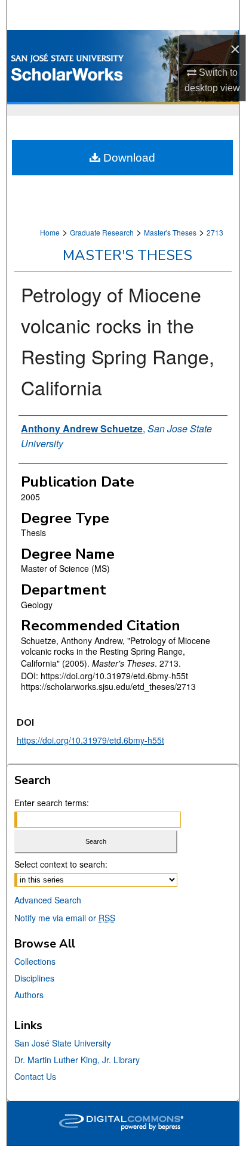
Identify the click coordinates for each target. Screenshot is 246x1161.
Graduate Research (102, 232)
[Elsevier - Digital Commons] (123, 1123)
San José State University (62, 1043)
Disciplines (34, 978)
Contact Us (35, 1076)
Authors (29, 995)
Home (50, 232)
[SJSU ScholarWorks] (122, 67)
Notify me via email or (64, 918)
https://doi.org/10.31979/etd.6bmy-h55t (90, 740)
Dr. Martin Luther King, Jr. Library (77, 1060)
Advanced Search (47, 900)
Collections (35, 961)
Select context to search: (60, 864)
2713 (215, 232)
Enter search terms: (51, 803)
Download (127, 157)
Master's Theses (170, 232)
